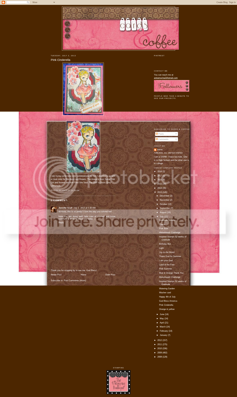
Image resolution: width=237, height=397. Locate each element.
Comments (163, 139)
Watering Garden (167, 288)
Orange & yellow (166, 309)
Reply (61, 222)
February (164, 331)
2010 (160, 348)
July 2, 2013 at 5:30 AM (84, 208)
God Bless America (168, 301)
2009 (160, 352)
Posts (161, 134)
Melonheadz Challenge (169, 232)
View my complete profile (168, 168)
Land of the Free (166, 264)
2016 (160, 179)
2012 (160, 340)
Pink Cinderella (60, 60)
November (165, 200)
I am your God (166, 260)
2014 (160, 188)
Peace (162, 224)
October (164, 204)
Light (161, 248)
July (162, 216)
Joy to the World (166, 252)
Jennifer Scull (65, 208)
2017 (160, 175)
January (164, 335)
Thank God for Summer (170, 256)
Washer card (165, 292)
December (165, 196)
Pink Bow (163, 228)
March (163, 326)
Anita (160, 150)
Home (83, 274)
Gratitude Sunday (167, 220)
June (162, 314)
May (162, 318)
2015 (160, 184)
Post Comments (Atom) (75, 280)
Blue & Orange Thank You (171, 273)
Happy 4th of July (167, 297)
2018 (160, 171)
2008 (160, 357)
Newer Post (56, 274)
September (165, 208)
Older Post (110, 274)
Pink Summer (165, 269)
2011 (160, 344)
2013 (160, 192)
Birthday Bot (165, 244)
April (162, 322)
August (163, 212)
